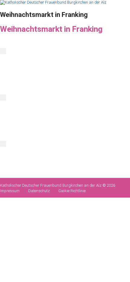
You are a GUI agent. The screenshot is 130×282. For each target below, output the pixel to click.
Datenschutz (39, 191)
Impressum (10, 191)
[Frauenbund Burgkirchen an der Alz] (53, 2)
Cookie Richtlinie (72, 191)
